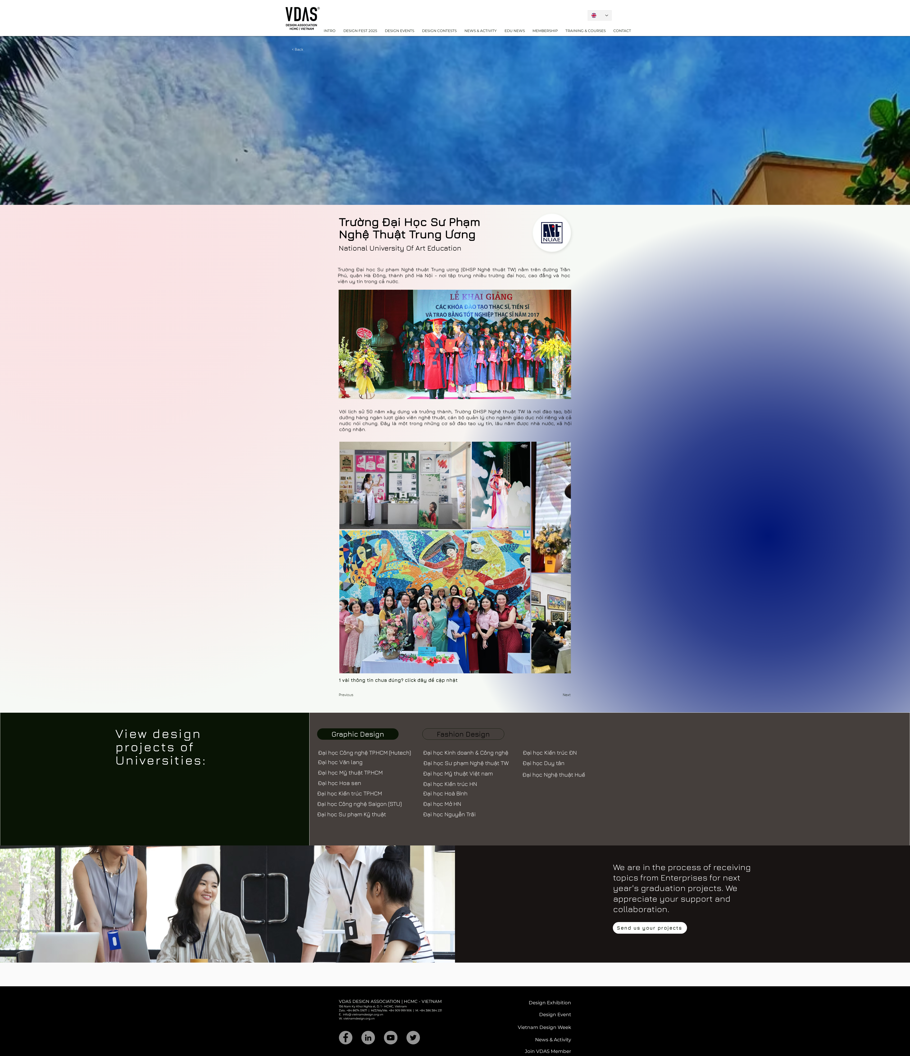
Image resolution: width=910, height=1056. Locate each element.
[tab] (358, 734)
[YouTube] (390, 1037)
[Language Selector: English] (600, 15)
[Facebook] (345, 1037)
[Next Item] (562, 557)
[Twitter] (413, 1037)
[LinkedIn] (368, 1037)
